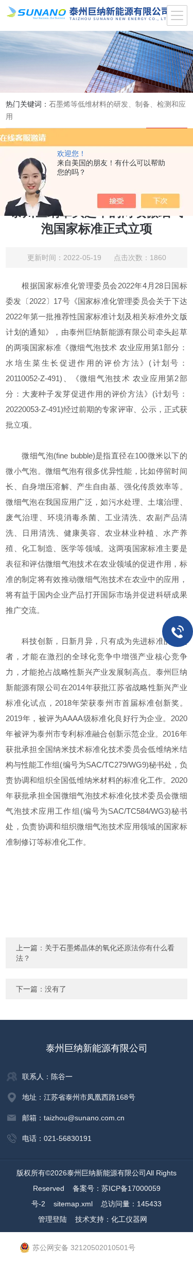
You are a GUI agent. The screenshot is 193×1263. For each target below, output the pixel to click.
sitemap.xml (73, 1204)
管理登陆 (52, 1219)
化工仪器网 (129, 1219)
